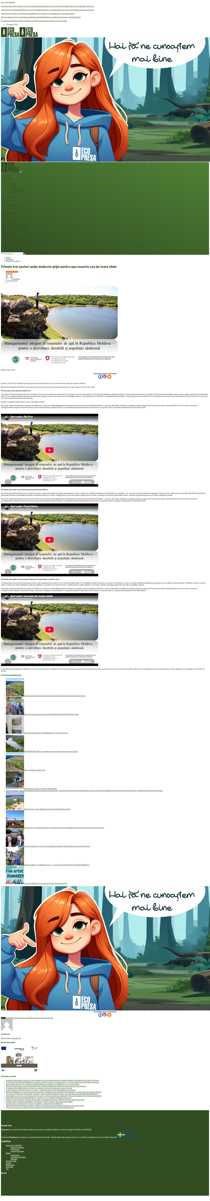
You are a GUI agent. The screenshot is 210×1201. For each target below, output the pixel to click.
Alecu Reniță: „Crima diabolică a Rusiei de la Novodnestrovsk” (47, 809)
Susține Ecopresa (17, 1151)
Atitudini (13, 185)
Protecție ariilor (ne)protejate (20, 230)
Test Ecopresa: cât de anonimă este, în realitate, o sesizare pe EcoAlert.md (34, 1104)
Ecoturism (14, 192)
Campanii (9, 221)
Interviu (13, 242)
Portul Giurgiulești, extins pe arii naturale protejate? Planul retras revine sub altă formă (57, 846)
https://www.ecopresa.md (11, 1038)
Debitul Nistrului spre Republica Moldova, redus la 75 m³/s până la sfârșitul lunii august (38, 1098)
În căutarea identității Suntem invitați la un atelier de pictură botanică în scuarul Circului (34, 21)
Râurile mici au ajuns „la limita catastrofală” (40, 789)
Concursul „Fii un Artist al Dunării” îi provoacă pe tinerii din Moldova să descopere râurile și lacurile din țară (64, 828)
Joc (7, 246)
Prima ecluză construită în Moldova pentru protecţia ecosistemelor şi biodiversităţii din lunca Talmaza (124, 791)
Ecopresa (16, 279)
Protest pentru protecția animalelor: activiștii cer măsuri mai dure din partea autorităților (39, 1102)
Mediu (8, 178)
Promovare (15, 1149)
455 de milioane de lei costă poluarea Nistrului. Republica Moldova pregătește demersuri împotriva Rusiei (41, 17)
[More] (109, 377)
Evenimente (10, 197)
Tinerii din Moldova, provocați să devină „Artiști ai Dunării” (46, 883)
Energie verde (11, 205)
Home (8, 257)
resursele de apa (46, 1018)
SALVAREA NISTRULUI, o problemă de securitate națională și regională (51, 752)
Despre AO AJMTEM (14, 1146)
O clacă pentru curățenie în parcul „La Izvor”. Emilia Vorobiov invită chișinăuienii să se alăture (41, 1090)
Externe (13, 187)
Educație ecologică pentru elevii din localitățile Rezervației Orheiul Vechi (51, 714)
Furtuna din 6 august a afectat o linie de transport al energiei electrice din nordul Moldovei (40, 1108)
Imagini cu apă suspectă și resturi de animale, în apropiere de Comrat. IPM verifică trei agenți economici (45, 1100)
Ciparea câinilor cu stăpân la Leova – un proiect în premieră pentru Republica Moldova (56, 865)
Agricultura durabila (17, 189)
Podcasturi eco (16, 240)
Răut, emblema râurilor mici (34, 770)
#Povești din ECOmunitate (19, 226)
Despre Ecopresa (17, 1147)
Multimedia (10, 235)
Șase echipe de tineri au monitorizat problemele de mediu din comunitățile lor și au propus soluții (37, 14)
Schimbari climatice (17, 191)
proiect (37, 1018)
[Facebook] (100, 377)
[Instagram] (104, 377)
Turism (8, 1163)
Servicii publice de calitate (19, 228)
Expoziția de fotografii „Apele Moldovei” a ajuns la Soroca (46, 733)
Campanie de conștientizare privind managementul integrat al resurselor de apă (54, 696)
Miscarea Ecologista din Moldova (21, 1018)
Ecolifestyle (10, 213)
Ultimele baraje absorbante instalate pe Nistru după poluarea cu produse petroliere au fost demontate (45, 1106)
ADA (7, 1018)
